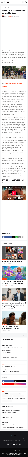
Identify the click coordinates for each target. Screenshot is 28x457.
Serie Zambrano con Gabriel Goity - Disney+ (11, 415)
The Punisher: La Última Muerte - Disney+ (10, 371)
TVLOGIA (6, 453)
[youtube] (8, 384)
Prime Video (10, 398)
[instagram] (20, 384)
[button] (2, 2)
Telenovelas (22, 398)
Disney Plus (7, 7)
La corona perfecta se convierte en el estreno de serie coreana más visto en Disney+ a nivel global (14, 305)
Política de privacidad (18, 450)
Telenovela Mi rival (6, 355)
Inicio (3, 7)
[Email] (19, 237)
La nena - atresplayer (6, 350)
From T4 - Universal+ (6, 352)
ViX (3, 400)
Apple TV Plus (6, 393)
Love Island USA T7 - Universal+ (8, 342)
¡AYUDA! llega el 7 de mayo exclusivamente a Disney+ (10, 327)
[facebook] (8, 381)
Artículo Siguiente (23, 335)
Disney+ (20, 453)
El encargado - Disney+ (7, 369)
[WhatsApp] (16, 237)
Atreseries (13, 393)
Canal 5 (18, 393)
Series (16, 398)
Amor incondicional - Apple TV (8, 366)
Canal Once (5, 396)
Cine (10, 396)
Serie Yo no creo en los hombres (8, 424)
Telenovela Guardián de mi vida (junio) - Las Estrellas (13, 427)
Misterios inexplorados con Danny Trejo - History (12, 347)
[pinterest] (20, 444)
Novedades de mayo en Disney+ (12, 261)
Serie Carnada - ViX (6, 422)
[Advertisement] (14, 33)
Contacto (11, 450)
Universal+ (9, 454)
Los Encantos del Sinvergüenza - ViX (9, 357)
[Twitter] (13, 237)
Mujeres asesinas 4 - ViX (7, 417)
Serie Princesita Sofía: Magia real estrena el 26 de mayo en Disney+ (13, 282)
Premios (4, 398)
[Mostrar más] (22, 237)
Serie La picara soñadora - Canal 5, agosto (11, 410)
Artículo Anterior (4, 335)
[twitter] (20, 381)
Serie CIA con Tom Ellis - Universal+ (9, 412)
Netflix (21, 396)
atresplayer (8, 400)
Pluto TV (13, 454)
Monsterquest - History (7, 345)
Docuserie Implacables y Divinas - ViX (10, 419)
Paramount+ (18, 454)
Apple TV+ (16, 453)
